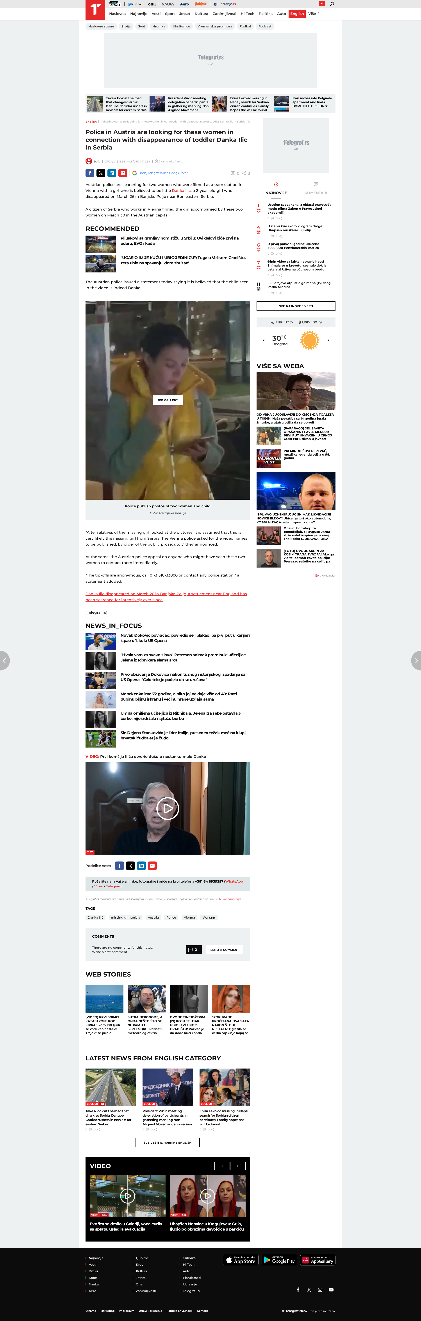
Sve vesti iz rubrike (168, 1142)
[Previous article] (5, 660)
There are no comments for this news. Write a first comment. (122, 950)
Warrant (209, 917)
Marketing (107, 1310)
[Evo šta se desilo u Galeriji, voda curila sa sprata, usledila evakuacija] (128, 1196)
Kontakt (202, 1310)
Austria (153, 917)
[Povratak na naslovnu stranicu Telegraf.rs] (95, 10)
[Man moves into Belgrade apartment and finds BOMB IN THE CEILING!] (281, 104)
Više (312, 14)
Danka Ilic (181, 190)
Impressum (126, 1310)
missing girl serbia (125, 917)
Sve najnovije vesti (296, 306)
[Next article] (416, 660)
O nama (91, 1310)
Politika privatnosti (179, 1310)
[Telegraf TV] (331, 1289)
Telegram (113, 886)
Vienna (189, 917)
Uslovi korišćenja (230, 899)
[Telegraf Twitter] (309, 1289)
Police (171, 917)
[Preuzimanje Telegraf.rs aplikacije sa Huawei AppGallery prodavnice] (317, 1260)
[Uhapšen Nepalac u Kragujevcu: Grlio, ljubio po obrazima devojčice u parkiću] (208, 1196)
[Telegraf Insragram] (320, 1289)
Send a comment (224, 950)
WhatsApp (234, 881)
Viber (98, 886)
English (91, 121)
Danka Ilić (95, 917)
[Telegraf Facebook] (298, 1289)
